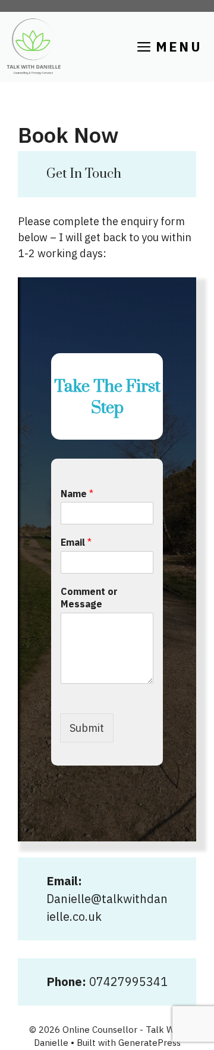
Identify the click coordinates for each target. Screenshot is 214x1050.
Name (77, 494)
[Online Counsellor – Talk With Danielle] (34, 47)
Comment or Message (89, 597)
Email (76, 542)
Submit (87, 728)
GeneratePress (149, 1042)
